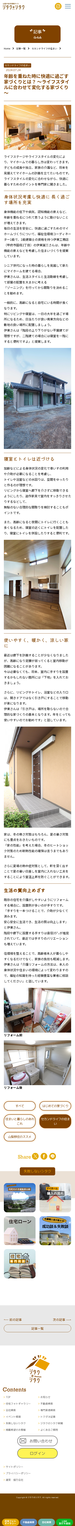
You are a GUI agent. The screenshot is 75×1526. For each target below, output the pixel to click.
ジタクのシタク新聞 (51, 1423)
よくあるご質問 (49, 1430)
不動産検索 (28, 1522)
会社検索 (46, 1522)
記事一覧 (21, 48)
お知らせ (45, 1397)
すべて (19, 1106)
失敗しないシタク (16, 1423)
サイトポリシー (14, 1466)
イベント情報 (13, 1416)
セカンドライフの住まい (44, 48)
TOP (8, 1397)
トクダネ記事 (47, 1416)
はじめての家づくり (55, 1106)
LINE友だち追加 (64, 1522)
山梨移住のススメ (19, 1137)
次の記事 (59, 1319)
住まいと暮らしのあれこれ (19, 1121)
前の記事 (15, 1319)
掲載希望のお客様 (16, 1430)
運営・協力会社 (14, 1480)
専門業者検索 (47, 1410)
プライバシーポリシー (18, 1473)
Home (7, 48)
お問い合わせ (40, 1441)
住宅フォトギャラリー (10, 1522)
